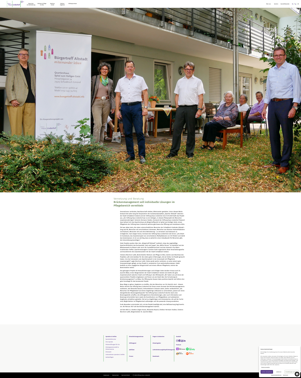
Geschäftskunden (285, 4)
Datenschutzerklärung (272, 363)
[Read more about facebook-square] (180, 340)
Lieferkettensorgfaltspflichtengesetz (164, 349)
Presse (131, 356)
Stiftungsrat (132, 343)
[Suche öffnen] (292, 4)
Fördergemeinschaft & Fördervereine (112, 348)
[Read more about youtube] (182, 340)
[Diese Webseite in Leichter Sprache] (298, 4)
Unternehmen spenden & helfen (115, 354)
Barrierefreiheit (126, 375)
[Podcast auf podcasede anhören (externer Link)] (180, 353)
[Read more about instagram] (177, 340)
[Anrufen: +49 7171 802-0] (295, 4)
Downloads (156, 356)
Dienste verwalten (265, 367)
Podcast (178, 344)
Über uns (268, 4)
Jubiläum (132, 349)
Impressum (285, 375)
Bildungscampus (73, 3)
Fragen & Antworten (158, 336)
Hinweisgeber (157, 343)
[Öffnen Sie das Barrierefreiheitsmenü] (297, 374)
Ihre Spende (109, 342)
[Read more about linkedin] (185, 340)
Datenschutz (115, 375)
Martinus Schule (52, 4)
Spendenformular (111, 339)
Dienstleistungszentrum (136, 336)
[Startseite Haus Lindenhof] (15, 4)
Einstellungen (264, 364)
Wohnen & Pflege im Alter (42, 4)
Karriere (276, 4)
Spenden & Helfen (111, 336)
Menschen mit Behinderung (31, 4)
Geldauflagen (110, 357)
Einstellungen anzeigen (291, 372)
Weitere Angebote (62, 4)
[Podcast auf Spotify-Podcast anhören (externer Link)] (190, 349)
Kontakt (178, 336)
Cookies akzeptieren (266, 372)
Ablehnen (278, 372)
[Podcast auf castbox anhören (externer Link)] (190, 353)
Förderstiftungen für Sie (113, 344)
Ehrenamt (108, 352)
